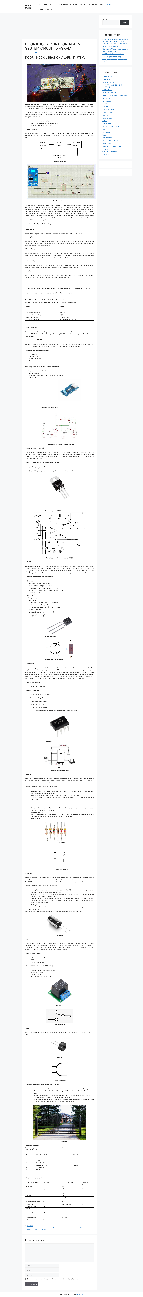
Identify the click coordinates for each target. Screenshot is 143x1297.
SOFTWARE (106, 132)
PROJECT (110, 4)
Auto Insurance (107, 76)
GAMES (104, 104)
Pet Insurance (107, 124)
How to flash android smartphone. (36, 1229)
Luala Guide (28, 6)
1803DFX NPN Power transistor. (113, 54)
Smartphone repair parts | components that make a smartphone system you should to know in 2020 (55, 1227)
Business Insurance (108, 82)
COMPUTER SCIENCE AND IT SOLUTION (92, 4)
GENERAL (105, 107)
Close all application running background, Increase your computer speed (114, 59)
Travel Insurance (107, 143)
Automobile (106, 79)
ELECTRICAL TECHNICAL (110, 98)
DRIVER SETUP (107, 90)
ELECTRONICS (48, 4)
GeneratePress (80, 1294)
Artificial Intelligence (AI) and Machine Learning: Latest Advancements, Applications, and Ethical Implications (115, 41)
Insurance (105, 115)
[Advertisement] (60, 26)
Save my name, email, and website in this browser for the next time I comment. (53, 1279)
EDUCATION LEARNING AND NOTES (66, 4)
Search (104, 19)
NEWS (39, 4)
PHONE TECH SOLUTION (110, 126)
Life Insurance (107, 118)
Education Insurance (109, 93)
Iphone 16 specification (110, 46)
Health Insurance (108, 109)
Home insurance (107, 112)
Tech (104, 135)
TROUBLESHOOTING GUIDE (45, 9)
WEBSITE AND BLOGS (109, 152)
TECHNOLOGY (107, 138)
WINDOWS (105, 155)
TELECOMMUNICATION (110, 140)
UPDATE (105, 149)
